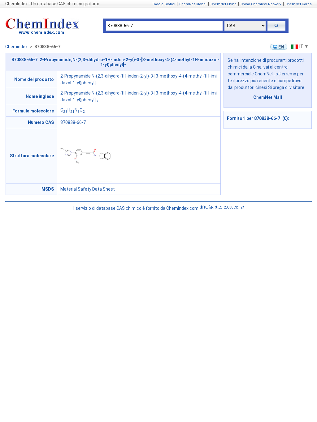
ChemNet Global (192, 4)
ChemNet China (224, 4)
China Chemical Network (261, 4)
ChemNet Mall (267, 97)
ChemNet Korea (298, 4)
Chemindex (16, 46)
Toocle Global (163, 4)
